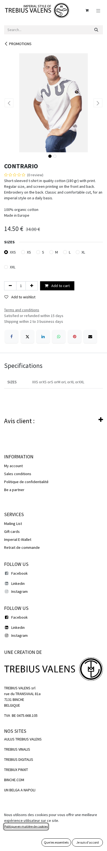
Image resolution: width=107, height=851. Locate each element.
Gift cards (12, 531)
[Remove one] (10, 285)
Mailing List (13, 523)
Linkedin (18, 583)
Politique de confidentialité (26, 481)
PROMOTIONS (20, 43)
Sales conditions (17, 473)
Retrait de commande (22, 547)
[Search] (96, 29)
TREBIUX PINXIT (16, 769)
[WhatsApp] (58, 336)
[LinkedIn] (43, 336)
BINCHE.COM (14, 779)
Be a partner (14, 489)
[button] (9, 102)
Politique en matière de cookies (26, 826)
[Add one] (32, 285)
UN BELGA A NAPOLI (19, 789)
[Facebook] (11, 336)
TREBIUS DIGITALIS (18, 759)
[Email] (90, 336)
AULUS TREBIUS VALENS (23, 739)
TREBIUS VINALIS (17, 749)
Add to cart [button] (60, 285)
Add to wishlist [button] (22, 296)
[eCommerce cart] (87, 10)
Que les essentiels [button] (56, 842)
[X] (27, 336)
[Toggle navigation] (98, 10)
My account (13, 465)
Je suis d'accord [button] (87, 842)
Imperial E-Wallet (17, 539)
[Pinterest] (74, 336)
